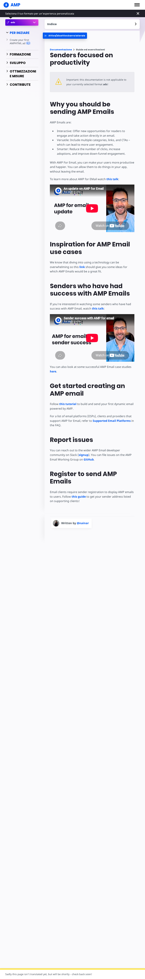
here (53, 371)
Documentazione (61, 49)
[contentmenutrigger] (92, 24)
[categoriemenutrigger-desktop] (65, 36)
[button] (137, 4)
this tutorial (67, 404)
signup (83, 455)
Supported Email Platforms (112, 421)
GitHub (89, 459)
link (82, 267)
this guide (79, 497)
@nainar (83, 523)
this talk (112, 179)
